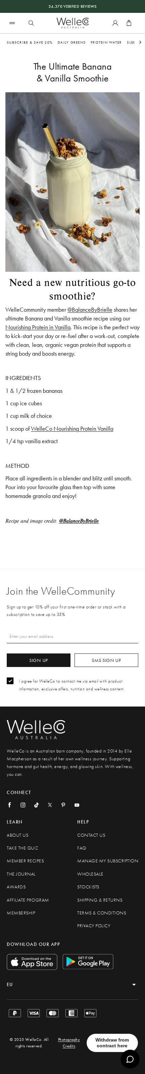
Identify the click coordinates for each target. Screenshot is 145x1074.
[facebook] (9, 805)
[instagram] (23, 805)
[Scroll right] (140, 42)
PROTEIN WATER (106, 42)
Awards (16, 887)
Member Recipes (25, 861)
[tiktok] (36, 805)
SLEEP (132, 42)
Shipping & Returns (99, 900)
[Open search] (31, 23)
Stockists (88, 887)
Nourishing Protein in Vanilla (37, 327)
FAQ (81, 848)
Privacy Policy (93, 926)
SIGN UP (38, 660)
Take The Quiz (22, 848)
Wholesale (90, 874)
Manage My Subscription (107, 861)
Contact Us (91, 835)
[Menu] (12, 23)
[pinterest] (63, 805)
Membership (21, 913)
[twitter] (50, 805)
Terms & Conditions (101, 913)
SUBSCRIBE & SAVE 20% (30, 42)
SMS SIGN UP (106, 660)
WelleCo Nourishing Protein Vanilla (72, 428)
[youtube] (77, 805)
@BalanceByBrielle (89, 309)
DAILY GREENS (72, 42)
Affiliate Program (28, 900)
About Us (17, 835)
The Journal (21, 874)
